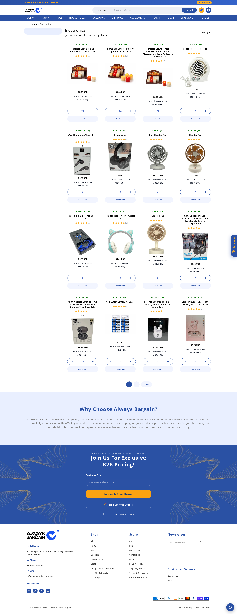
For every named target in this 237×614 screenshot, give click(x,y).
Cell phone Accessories (102, 568)
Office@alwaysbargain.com (40, 576)
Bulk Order (134, 550)
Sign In (131, 514)
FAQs (131, 559)
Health (156, 17)
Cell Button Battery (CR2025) (120, 301)
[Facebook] (29, 591)
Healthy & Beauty (99, 573)
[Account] (201, 10)
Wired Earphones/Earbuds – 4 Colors (83, 136)
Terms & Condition (138, 573)
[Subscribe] (200, 542)
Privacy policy (185, 607)
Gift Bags (117, 17)
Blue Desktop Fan (158, 135)
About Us (133, 541)
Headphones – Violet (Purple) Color (120, 217)
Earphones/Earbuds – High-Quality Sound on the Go (195, 303)
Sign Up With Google (121, 504)
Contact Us (134, 554)
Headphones (120, 135)
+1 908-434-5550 (35, 565)
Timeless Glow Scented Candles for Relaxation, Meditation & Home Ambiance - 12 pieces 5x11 (158, 53)
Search (187, 10)
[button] (208, 10)
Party (44, 17)
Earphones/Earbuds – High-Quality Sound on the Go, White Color (158, 304)
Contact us (173, 576)
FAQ (170, 580)
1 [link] (129, 384)
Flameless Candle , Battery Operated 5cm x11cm (120, 50)
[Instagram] (35, 591)
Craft (170, 17)
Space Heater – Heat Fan (195, 49)
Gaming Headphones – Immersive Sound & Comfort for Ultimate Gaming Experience (195, 220)
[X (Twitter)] (41, 591)
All (29, 17)
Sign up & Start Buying (118, 494)
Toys (59, 17)
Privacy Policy (136, 564)
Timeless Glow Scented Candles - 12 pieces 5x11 (82, 50)
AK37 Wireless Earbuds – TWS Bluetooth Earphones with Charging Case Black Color (82, 304)
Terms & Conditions (201, 607)
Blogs (206, 17)
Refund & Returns (138, 577)
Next (146, 384)
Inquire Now (204, 3)
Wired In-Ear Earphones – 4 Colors (82, 217)
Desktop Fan (195, 135)
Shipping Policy (137, 568)
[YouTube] (48, 591)
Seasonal (187, 17)
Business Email (94, 475)
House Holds (77, 17)
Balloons (99, 17)
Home (33, 24)
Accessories (137, 17)
